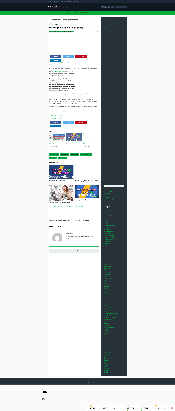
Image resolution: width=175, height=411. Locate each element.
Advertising (106, 197)
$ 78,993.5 (130, 408)
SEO (73, 31)
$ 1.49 (156, 408)
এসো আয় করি (53, 6)
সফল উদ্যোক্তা (106, 368)
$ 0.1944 (117, 408)
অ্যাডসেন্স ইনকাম (55, 154)
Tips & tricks (107, 333)
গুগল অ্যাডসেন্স (63, 158)
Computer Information (109, 225)
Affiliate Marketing (108, 211)
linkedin (55, 60)
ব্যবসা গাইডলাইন (106, 364)
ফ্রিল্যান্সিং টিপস (106, 360)
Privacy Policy (107, 193)
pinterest (81, 56)
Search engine (107, 319)
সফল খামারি (106, 370)
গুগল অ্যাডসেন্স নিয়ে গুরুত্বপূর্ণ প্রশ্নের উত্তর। (83, 200)
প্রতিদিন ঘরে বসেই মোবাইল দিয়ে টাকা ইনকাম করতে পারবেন (59, 220)
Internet (106, 276)
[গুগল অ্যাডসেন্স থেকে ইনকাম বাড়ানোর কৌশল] (74, 137)
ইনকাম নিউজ (56, 24)
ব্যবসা (105, 362)
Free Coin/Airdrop (108, 256)
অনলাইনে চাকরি (106, 344)
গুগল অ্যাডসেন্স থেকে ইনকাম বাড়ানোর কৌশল (73, 142)
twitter (68, 56)
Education (106, 243)
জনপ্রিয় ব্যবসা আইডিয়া (107, 352)
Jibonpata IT (90, 382)
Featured (106, 249)
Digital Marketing (108, 229)
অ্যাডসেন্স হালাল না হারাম (87, 154)
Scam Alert (106, 315)
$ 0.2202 (105, 408)
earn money (107, 241)
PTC (105, 311)
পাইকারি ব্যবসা (106, 358)
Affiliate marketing (108, 23)
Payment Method (108, 303)
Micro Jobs (106, 288)
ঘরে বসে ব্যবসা (106, 348)
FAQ (105, 195)
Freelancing (106, 262)
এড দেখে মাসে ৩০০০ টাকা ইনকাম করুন (82, 220)
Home (50, 1)
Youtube (106, 337)
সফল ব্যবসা (106, 372)
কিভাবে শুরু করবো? (55, 1)
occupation (106, 290)
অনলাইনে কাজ (106, 342)
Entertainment (107, 245)
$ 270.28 (168, 408)
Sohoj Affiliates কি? (108, 21)
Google (105, 264)
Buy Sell (106, 223)
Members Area (76, 1)
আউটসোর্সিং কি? (106, 25)
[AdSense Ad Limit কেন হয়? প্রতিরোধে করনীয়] (91, 137)
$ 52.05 (92, 408)
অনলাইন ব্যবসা (106, 340)
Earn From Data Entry (109, 237)
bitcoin (105, 219)
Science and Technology (109, 317)
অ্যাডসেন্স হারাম (65, 154)
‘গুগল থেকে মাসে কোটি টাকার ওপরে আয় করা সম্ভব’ (58, 115)
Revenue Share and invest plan (111, 313)
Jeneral (105, 280)
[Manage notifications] (172, 408)
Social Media (107, 325)
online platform (108, 299)
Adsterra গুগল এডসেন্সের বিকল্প (55, 118)
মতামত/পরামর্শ (106, 201)
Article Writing (107, 215)
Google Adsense (55, 31)
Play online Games (108, 305)
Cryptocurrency (107, 227)
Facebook (106, 247)
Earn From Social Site (109, 239)
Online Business (107, 294)
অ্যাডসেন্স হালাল (75, 154)
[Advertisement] (74, 44)
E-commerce (107, 233)
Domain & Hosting (108, 231)
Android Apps (107, 213)
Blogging (106, 221)
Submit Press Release (120, 7)
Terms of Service (108, 191)
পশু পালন (105, 356)
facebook (55, 56)
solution (106, 329)
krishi (105, 282)
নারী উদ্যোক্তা (106, 354)
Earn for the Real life (65, 31)
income (105, 270)
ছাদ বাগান (105, 350)
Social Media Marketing (109, 327)
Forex (105, 251)
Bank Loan (106, 217)
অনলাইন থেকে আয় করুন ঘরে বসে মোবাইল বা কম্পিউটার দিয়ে (59, 202)
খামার (105, 346)
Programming (107, 307)
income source (107, 272)
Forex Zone (106, 254)
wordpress (106, 335)
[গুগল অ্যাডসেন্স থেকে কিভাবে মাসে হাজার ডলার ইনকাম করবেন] (57, 137)
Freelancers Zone (108, 260)
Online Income (107, 297)
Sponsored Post (107, 331)
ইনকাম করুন (54, 158)
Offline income (107, 292)
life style (106, 284)
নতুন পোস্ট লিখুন (62, 1)
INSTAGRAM (107, 274)
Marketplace (107, 286)
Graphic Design (107, 268)
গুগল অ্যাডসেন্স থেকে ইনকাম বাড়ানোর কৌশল (57, 112)
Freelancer (106, 258)
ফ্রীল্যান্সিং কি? (106, 27)
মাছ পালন (105, 366)
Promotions (107, 309)
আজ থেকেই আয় (68, 1)
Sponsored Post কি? (108, 199)
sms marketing (107, 323)
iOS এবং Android (107, 278)
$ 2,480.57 (144, 408)
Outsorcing (106, 301)
